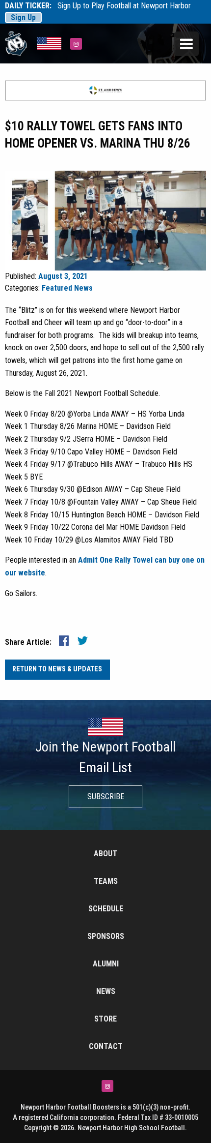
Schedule (105, 908)
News (105, 991)
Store (105, 1018)
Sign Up (23, 17)
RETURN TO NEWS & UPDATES (57, 669)
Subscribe (105, 796)
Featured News (67, 288)
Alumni (106, 963)
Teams (106, 881)
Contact (106, 1046)
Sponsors (105, 936)
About (105, 853)
